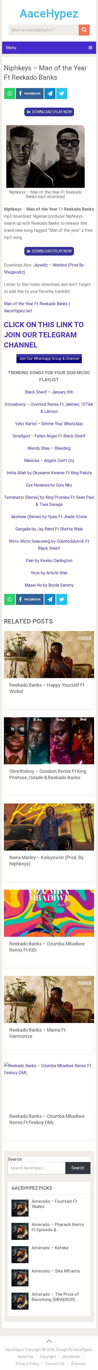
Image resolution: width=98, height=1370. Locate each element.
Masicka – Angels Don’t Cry (49, 460)
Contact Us (55, 1364)
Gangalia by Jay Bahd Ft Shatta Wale (49, 529)
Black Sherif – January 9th (49, 392)
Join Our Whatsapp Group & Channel (49, 358)
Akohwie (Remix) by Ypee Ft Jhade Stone (49, 516)
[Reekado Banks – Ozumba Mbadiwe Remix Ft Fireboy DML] (49, 1085)
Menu (11, 47)
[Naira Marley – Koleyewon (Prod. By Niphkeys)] (49, 827)
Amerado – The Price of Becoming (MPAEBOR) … (55, 1297)
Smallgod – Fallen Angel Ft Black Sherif (49, 435)
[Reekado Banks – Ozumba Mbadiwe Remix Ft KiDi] (49, 913)
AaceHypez (49, 13)
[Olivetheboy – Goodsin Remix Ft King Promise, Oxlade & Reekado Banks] (49, 740)
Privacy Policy (27, 1364)
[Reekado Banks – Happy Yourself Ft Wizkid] (49, 654)
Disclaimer (71, 1357)
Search (15, 1159)
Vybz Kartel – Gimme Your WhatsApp (49, 423)
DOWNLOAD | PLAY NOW (52, 112)
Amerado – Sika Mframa (56, 1271)
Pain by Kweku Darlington (49, 560)
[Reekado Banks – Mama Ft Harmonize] (49, 999)
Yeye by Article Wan (49, 572)
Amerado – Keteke (50, 1247)
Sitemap (78, 1364)
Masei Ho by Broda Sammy (49, 585)
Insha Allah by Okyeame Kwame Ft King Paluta (49, 472)
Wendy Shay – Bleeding (49, 448)
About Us (25, 1357)
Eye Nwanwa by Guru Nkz (49, 485)
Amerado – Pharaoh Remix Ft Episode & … (58, 1227)
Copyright (48, 1357)
